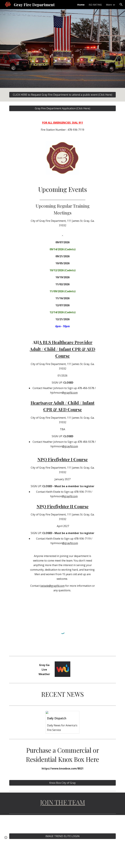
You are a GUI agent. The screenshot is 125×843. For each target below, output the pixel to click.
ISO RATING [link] (95, 4)
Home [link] (80, 4)
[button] (121, 4)
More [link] (109, 4)
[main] (62, 126)
